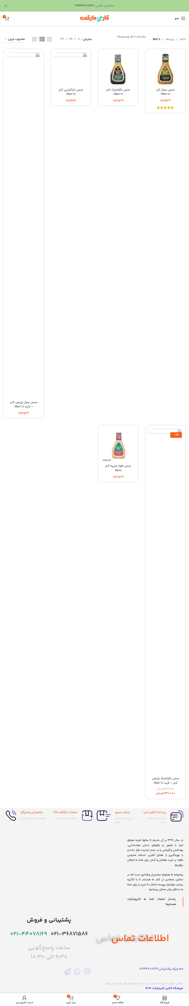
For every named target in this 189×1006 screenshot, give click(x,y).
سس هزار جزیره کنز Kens (118, 468)
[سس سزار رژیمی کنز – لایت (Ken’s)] (23, 225)
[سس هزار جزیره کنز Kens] (118, 445)
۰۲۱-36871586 (69, 934)
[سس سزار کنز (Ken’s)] (165, 69)
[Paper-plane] (67, 971)
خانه (183, 39)
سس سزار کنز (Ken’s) (165, 92)
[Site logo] (94, 18)
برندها (170, 39)
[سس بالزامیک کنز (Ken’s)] (118, 69)
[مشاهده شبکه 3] (49, 39)
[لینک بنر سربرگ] (101, 6)
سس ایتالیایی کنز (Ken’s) (71, 92)
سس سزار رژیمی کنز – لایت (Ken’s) (23, 404)
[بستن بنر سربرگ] (6, 6)
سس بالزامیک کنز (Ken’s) (118, 92)
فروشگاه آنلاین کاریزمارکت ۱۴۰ (164, 988)
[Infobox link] (162, 817)
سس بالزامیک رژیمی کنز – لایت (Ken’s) (165, 781)
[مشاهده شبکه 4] (42, 39)
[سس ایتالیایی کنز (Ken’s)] (70, 69)
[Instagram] (87, 971)
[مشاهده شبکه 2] (34, 39)
